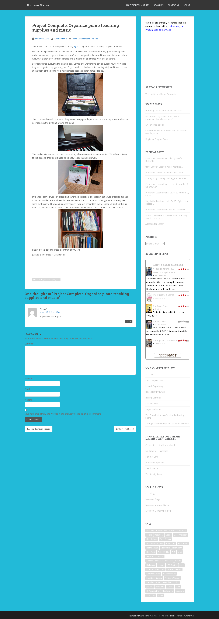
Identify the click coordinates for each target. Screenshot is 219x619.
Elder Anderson (180, 535)
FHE (173, 552)
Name (28, 378)
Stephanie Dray (160, 275)
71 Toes (149, 374)
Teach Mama (151, 468)
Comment (29, 343)
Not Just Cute (151, 456)
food (180, 552)
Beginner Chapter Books (157, 139)
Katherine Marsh (160, 324)
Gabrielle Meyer (160, 343)
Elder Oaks (165, 548)
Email (28, 389)
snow (178, 586)
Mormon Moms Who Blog (158, 510)
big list (77, 46)
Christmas (181, 530)
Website (28, 399)
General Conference (154, 556)
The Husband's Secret (163, 294)
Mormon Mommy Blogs (157, 505)
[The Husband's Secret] (149, 297)
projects (55, 279)
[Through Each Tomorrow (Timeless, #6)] (149, 342)
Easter (168, 535)
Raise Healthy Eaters (155, 391)
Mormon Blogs (152, 499)
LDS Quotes (172, 565)
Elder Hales (183, 543)
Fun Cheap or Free (154, 380)
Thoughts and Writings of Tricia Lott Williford (167, 423)
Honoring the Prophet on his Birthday (163, 110)
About (187, 5)
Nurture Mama (38, 5)
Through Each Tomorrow (165, 340)
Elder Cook (170, 543)
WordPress (189, 616)
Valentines (150, 595)
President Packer (153, 582)
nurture (149, 569)
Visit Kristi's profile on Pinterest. (160, 94)
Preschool (159, 569)
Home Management (81, 38)
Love (182, 565)
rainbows (160, 586)
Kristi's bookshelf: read (168, 264)
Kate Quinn (159, 309)
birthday (150, 530)
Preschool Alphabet (154, 462)
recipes (170, 586)
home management (41, 279)
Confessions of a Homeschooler (161, 445)
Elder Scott (150, 552)
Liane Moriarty (160, 298)
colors (149, 535)
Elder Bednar (165, 539)
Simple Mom (151, 403)
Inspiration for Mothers (137, 5)
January (161, 565)
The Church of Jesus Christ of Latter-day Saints (164, 416)
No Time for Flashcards (156, 451)
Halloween (150, 565)
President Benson (174, 569)
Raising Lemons (153, 397)
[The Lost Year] (149, 323)
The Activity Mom (153, 474)
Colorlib (170, 616)
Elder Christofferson (154, 543)
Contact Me (173, 5)
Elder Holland (152, 548)
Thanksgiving (167, 591)
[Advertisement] (57, 264)
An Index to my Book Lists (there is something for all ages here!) (162, 117)
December (158, 535)
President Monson (172, 578)
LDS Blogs (150, 493)
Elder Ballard (151, 539)
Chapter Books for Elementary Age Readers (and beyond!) (166, 132)
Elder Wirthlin (163, 552)
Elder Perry (177, 548)
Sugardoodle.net (153, 409)
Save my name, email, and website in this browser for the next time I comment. (63, 413)
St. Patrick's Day (153, 591)
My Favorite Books (154, 124)
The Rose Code (160, 306)
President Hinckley (154, 578)
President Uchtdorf (171, 582)
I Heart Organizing (154, 386)
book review (161, 530)
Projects (94, 38)
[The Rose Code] (149, 308)
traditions (180, 591)
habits (178, 560)
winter (160, 595)
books (172, 530)
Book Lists (158, 5)
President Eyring (153, 573)
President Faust (169, 573)
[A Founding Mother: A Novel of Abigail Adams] (149, 271)
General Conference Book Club (159, 560)
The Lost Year (159, 321)
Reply (129, 321)
